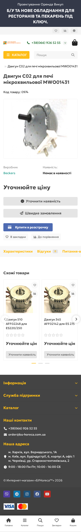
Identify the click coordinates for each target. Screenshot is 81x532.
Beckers (9, 173)
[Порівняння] (65, 30)
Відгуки (46, 251)
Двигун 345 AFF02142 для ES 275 (59, 322)
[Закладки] (55, 30)
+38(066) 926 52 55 (46, 43)
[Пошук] (72, 55)
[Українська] (74, 30)
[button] (5, 319)
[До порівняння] (34, 293)
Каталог (11, 407)
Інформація (14, 383)
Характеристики (18, 251)
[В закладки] (34, 285)
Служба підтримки (21, 395)
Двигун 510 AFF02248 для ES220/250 (16, 324)
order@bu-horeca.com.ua (26, 434)
